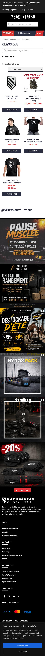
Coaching (5, 10)
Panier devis (6, 548)
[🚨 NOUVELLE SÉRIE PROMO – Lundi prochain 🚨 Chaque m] (22, 464)
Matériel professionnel (9, 536)
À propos (14, 10)
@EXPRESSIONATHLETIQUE (16, 210)
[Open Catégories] (13, 56)
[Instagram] (9, 596)
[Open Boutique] (12, 33)
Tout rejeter (22, 651)
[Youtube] (14, 596)
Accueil (5, 40)
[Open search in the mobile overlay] (22, 24)
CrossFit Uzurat (7, 578)
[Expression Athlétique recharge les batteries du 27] (22, 241)
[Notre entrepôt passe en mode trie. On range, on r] (22, 286)
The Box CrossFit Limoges (10, 571)
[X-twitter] (18, 596)
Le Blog (22, 10)
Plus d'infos (12, 110)
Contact (30, 10)
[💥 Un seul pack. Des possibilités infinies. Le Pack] (22, 375)
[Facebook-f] (4, 596)
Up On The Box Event (9, 582)
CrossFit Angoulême (8, 575)
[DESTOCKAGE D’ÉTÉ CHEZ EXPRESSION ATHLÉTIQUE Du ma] (22, 330)
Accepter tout (22, 645)
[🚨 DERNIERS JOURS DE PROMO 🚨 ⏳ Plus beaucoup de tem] (22, 419)
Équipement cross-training (10, 529)
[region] (22, 639)
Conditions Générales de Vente (12, 555)
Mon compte (6, 552)
